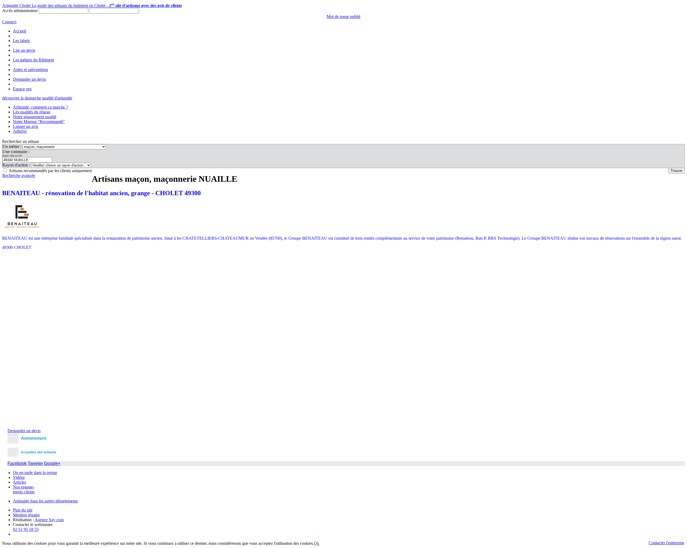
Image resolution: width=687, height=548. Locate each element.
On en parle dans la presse (35, 472)
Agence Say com (49, 519)
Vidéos (19, 477)
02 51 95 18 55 (26, 529)
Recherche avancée (18, 175)
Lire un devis (24, 50)
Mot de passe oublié (343, 16)
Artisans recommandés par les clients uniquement (50, 170)
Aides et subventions (30, 69)
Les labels (21, 40)
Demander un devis (29, 79)
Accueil (19, 31)
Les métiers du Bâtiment (33, 60)
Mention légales (26, 515)
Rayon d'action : (16, 165)
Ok (316, 543)
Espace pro (22, 89)
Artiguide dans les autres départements (45, 501)
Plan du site (22, 510)
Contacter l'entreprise (666, 542)
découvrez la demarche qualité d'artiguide (37, 98)
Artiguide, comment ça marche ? (40, 107)
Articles (19, 482)
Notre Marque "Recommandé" (39, 121)
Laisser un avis (25, 126)
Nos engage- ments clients (24, 489)
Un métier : (12, 146)
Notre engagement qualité (34, 116)
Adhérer (20, 131)
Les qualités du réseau (31, 112)
